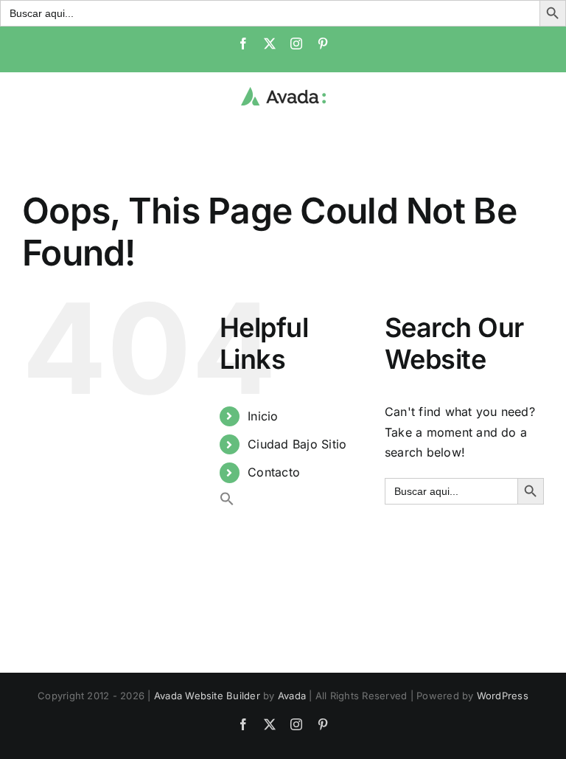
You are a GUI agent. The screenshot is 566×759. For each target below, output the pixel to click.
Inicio (263, 416)
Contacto (274, 472)
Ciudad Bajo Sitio (297, 444)
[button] (227, 501)
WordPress (502, 695)
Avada (292, 695)
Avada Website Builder (207, 695)
